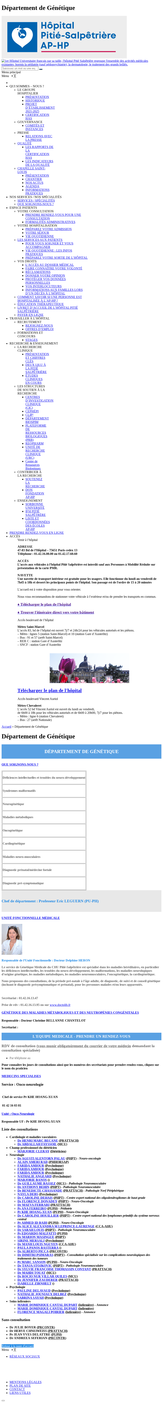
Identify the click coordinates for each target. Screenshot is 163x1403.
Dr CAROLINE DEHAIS (35, 1197)
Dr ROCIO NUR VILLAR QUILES (42, 1276)
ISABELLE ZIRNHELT (34, 1283)
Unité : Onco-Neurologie (18, 1113)
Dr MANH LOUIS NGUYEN (37, 1244)
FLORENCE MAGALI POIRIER (40, 1312)
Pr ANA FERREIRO (31, 1208)
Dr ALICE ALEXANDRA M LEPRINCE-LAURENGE (56, 1226)
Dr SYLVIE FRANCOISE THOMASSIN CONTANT (54, 1269)
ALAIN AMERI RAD (32, 1162)
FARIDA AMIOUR (30, 1165)
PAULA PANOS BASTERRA (37, 1247)
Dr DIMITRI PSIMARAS (35, 1255)
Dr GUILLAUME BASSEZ (36, 1183)
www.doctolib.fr (60, 1005)
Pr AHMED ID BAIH (32, 1222)
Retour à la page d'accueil (18, 1346)
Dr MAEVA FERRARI (33, 1205)
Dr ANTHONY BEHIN (33, 1187)
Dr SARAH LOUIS (30, 1230)
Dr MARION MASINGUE (35, 1237)
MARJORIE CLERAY (33, 1151)
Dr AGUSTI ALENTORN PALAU (41, 1158)
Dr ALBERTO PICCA (33, 1251)
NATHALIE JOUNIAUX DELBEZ (42, 1294)
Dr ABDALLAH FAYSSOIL (37, 1144)
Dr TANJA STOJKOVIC (34, 1265)
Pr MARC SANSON (31, 1262)
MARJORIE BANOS (32, 1180)
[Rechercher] (40, 69)
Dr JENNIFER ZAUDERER (37, 1280)
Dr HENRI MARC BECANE (37, 1140)
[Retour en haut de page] (3, 1400)
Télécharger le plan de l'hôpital (49, 690)
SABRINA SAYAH (30, 1297)
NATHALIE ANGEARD (34, 1176)
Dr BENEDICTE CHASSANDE (39, 1190)
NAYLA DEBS (27, 1194)
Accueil (6, 726)
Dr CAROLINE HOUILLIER (38, 1215)
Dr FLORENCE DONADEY (37, 1201)
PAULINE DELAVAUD (34, 1290)
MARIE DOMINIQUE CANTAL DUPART (47, 1305)
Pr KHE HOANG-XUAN (34, 1212)
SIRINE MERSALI (31, 1240)
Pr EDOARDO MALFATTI (36, 1233)
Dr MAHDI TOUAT (31, 1272)
